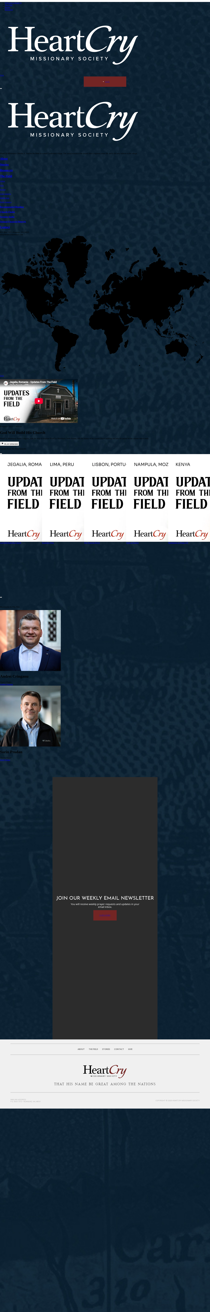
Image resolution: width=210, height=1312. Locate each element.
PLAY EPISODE (11, 444)
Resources (9, 10)
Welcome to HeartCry (13, 3)
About (81, 1049)
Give (2, 75)
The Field (8, 5)
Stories (7, 7)
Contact (119, 1049)
